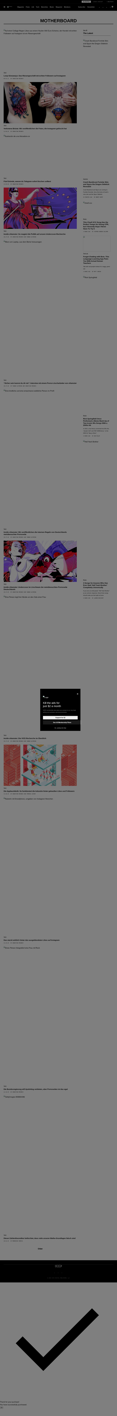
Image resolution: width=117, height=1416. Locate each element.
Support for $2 (60, 717)
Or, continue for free (60, 728)
